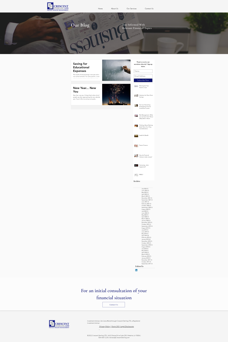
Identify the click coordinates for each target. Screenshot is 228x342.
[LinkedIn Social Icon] (136, 270)
